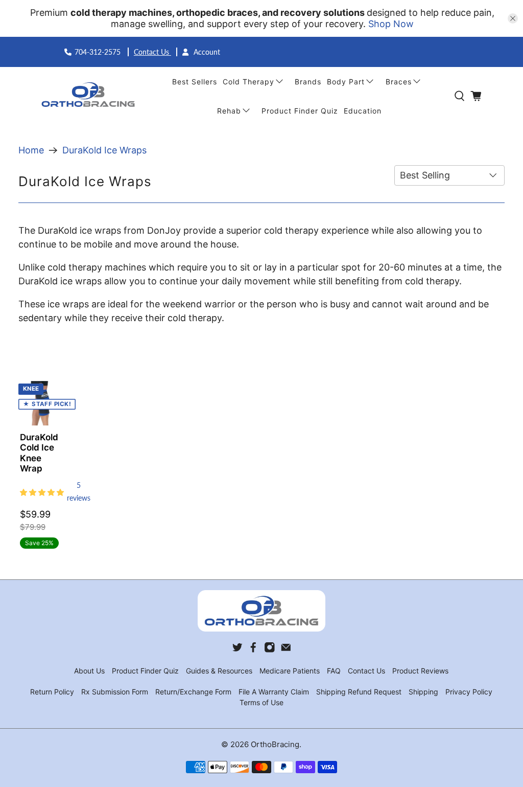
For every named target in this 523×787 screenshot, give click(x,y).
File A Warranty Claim (274, 691)
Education (363, 110)
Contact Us (152, 52)
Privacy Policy (468, 691)
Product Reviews (420, 670)
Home (31, 150)
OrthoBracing (275, 744)
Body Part (346, 81)
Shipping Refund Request (358, 691)
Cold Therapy (248, 81)
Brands (308, 81)
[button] (42, 491)
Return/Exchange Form (193, 691)
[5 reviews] (40, 491)
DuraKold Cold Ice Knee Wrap (39, 453)
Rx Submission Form (114, 691)
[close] (513, 18)
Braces (399, 81)
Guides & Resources (219, 670)
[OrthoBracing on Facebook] (253, 649)
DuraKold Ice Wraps (104, 150)
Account (206, 52)
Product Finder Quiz (300, 110)
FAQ (334, 670)
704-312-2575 (99, 52)
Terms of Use (261, 702)
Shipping (423, 691)
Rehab (229, 110)
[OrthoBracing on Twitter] (237, 649)
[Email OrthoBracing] (286, 649)
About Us (89, 670)
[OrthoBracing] (89, 96)
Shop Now (391, 23)
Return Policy (52, 691)
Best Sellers (194, 81)
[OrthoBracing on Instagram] (269, 649)
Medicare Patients (289, 670)
